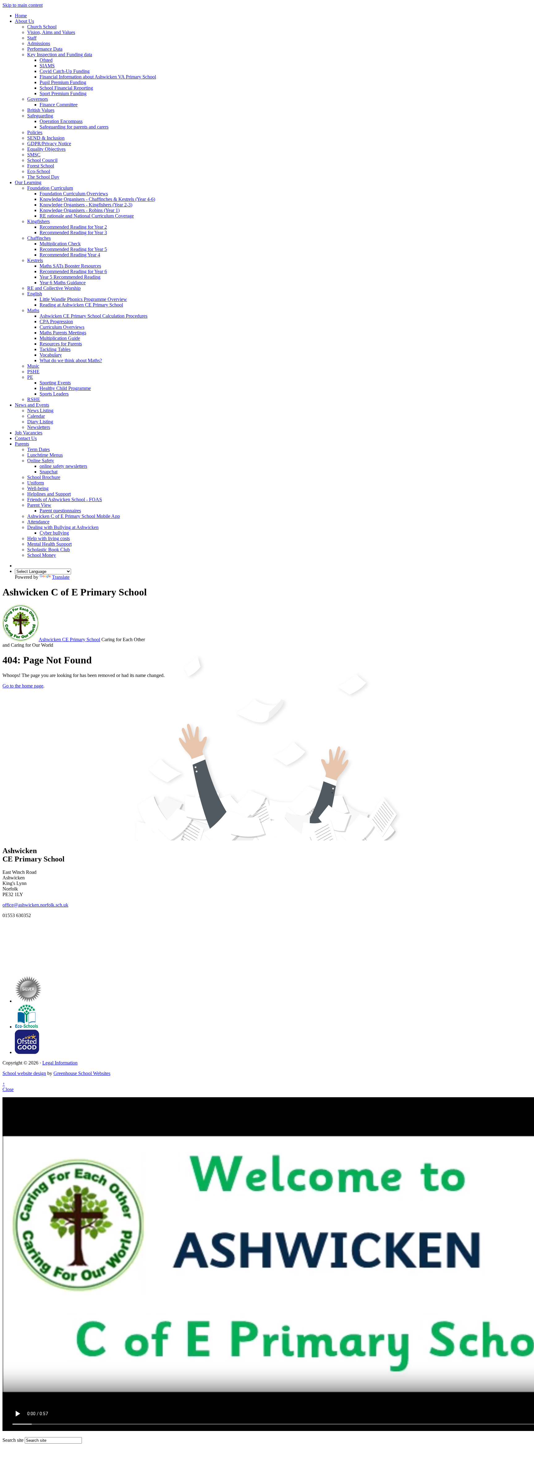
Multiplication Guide (60, 338)
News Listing (40, 410)
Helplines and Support (49, 494)
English (34, 293)
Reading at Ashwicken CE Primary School (81, 304)
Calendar (36, 416)
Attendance (38, 521)
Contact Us (26, 438)
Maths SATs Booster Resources (70, 266)
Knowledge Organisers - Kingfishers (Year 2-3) (86, 204)
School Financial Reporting (66, 88)
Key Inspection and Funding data (59, 54)
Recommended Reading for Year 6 (73, 271)
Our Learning (28, 182)
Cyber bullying (54, 532)
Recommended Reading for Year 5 (73, 249)
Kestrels (35, 260)
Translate (61, 577)
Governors (37, 99)
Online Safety (40, 460)
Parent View (39, 505)
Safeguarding (40, 115)
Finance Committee (59, 104)
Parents (22, 443)
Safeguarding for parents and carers (74, 126)
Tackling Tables (55, 349)
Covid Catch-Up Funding (65, 71)
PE (30, 377)
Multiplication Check (60, 243)
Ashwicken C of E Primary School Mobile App (73, 516)
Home (21, 15)
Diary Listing (40, 421)
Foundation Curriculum (50, 188)
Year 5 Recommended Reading (70, 277)
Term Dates (38, 449)
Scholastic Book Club (48, 549)
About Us (24, 21)
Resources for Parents (61, 343)
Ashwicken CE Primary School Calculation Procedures (93, 316)
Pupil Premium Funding (63, 82)
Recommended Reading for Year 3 (73, 232)
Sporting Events (55, 382)
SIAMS (47, 65)
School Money (41, 555)
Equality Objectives (46, 149)
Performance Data (44, 49)
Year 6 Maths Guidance (63, 282)
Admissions (38, 43)
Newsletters (38, 427)
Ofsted (46, 60)
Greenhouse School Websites (81, 1073)
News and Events (32, 405)
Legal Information (60, 1062)
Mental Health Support (49, 544)
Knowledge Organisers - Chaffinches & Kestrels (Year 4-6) (97, 199)
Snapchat (48, 471)
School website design (24, 1073)
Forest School (40, 165)
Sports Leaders (54, 393)
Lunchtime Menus (45, 455)
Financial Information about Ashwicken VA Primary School (98, 76)
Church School (42, 26)
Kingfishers (38, 221)
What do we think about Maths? (71, 360)
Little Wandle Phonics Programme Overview (83, 299)
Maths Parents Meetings (63, 332)
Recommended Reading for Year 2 (73, 227)
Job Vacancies (28, 432)
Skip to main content (22, 5)
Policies (34, 132)
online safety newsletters (63, 466)
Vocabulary (51, 355)
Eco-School (38, 171)
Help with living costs (48, 538)
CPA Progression (56, 321)
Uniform (35, 482)
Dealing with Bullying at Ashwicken (63, 527)
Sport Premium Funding (63, 93)
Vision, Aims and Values (51, 32)
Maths (33, 310)
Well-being (38, 488)
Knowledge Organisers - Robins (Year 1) (80, 210)
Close (8, 1089)
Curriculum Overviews (62, 327)
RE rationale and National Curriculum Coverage (87, 215)
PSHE (33, 371)
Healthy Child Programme (65, 388)
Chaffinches (39, 238)
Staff (31, 37)
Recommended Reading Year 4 (70, 254)
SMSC (33, 154)
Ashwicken (69, 639)
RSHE (33, 399)
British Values (40, 110)
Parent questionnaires (60, 510)
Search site (12, 1440)
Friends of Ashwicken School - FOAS (64, 499)
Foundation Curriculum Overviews (74, 193)
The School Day (43, 177)
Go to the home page (22, 685)
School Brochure (43, 477)
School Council (42, 160)
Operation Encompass (61, 121)
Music (33, 366)
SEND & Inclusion (46, 138)
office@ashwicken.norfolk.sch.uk (35, 905)
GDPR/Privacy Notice (49, 143)
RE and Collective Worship (54, 288)
